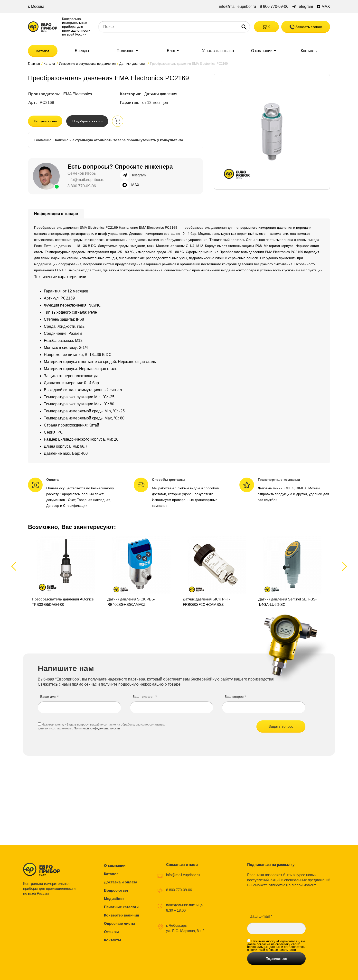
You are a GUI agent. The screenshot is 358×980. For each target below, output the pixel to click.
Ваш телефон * (144, 697)
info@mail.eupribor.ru (237, 7)
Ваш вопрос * (235, 697)
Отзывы (111, 932)
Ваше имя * (49, 697)
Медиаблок (114, 899)
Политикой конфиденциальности (97, 728)
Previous (15, 566)
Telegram (305, 7)
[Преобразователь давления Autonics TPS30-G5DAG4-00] (66, 571)
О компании (262, 51)
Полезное (125, 51)
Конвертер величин (121, 915)
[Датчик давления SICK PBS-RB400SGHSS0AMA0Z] (141, 571)
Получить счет (45, 121)
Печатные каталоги (121, 907)
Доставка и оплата (120, 882)
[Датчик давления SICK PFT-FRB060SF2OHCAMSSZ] (216, 571)
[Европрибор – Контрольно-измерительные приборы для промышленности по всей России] (50, 869)
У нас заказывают (218, 51)
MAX (325, 7)
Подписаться (276, 959)
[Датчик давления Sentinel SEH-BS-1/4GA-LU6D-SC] (292, 571)
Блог (171, 51)
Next (343, 566)
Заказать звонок (308, 27)
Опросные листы (119, 923)
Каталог (42, 51)
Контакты (309, 51)
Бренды (82, 51)
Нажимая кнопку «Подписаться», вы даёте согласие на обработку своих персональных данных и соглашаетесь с (276, 945)
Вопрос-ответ (116, 890)
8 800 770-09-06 (274, 7)
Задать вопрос (281, 726)
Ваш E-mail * (261, 916)
